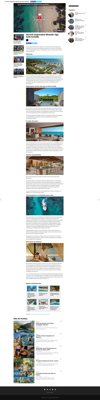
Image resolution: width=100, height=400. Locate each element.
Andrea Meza (39, 376)
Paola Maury (39, 326)
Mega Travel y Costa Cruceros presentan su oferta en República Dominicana (18, 65)
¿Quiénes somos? (50, 392)
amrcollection (43, 314)
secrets (48, 314)
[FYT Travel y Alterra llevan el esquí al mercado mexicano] (19, 40)
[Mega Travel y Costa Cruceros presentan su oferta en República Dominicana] (19, 62)
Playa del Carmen (37, 314)
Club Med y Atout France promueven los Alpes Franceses (19, 53)
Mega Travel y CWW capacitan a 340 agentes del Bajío (18, 76)
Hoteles (32, 314)
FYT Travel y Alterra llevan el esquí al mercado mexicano (18, 42)
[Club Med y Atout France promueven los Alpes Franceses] (19, 51)
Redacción (32, 39)
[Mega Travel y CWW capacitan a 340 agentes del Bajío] (19, 74)
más (48, 278)
